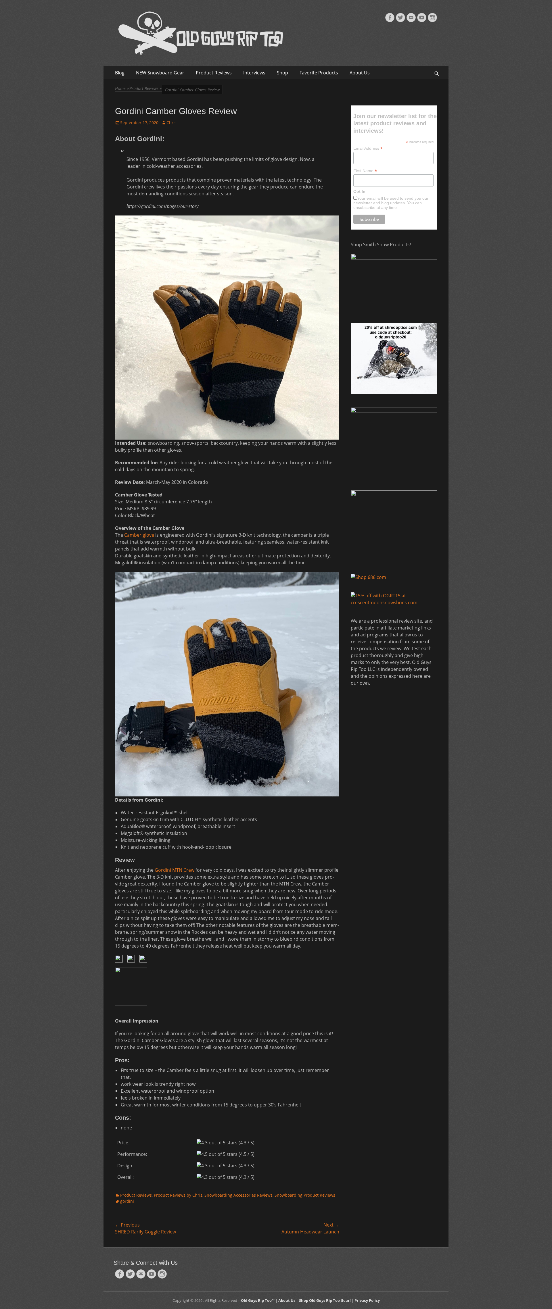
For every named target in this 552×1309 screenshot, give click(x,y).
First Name (365, 171)
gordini (127, 1201)
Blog (119, 73)
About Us (360, 73)
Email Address (368, 148)
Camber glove (139, 535)
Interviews (254, 73)
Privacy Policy (367, 1300)
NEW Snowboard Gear (160, 73)
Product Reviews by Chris (178, 1195)
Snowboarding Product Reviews (305, 1195)
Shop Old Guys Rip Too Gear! (325, 1300)
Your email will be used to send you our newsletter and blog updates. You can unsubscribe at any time (390, 203)
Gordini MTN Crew (174, 870)
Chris (171, 122)
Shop (282, 73)
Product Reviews (214, 73)
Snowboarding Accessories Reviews (238, 1195)
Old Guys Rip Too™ (258, 1300)
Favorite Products (319, 73)
